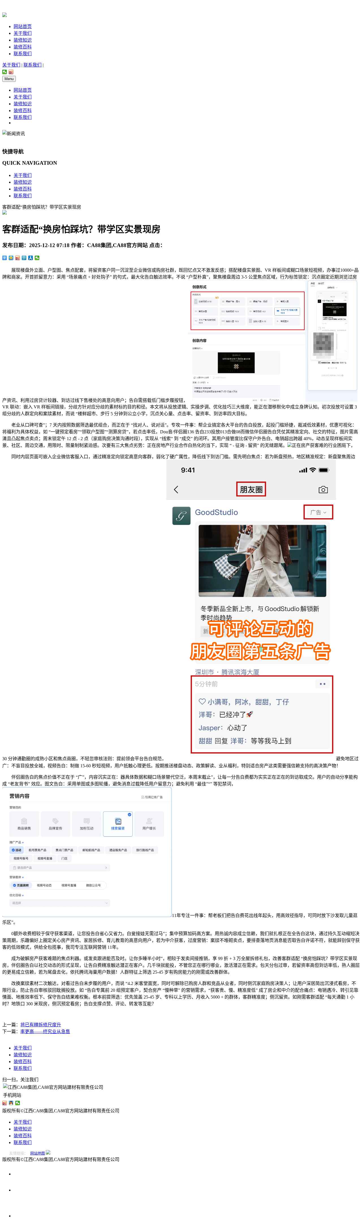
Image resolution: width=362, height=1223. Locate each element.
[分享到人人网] (30, 258)
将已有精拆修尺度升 (40, 1024)
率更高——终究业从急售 (45, 1031)
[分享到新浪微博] (11, 72)
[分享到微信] (4, 72)
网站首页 (23, 26)
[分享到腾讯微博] (24, 258)
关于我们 (23, 33)
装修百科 (23, 46)
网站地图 (37, 1153)
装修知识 (23, 40)
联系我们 (23, 53)
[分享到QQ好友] (11, 1103)
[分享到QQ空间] (11, 258)
